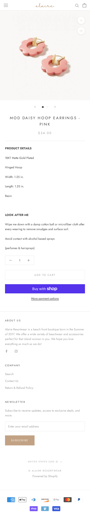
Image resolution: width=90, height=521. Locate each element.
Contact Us (11, 381)
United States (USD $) (43, 461)
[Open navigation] (6, 5)
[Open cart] (84, 5)
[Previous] (35, 107)
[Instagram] (16, 351)
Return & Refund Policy (19, 388)
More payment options (45, 298)
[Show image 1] (43, 107)
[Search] (77, 5)
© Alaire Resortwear (45, 470)
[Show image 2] (47, 107)
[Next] (55, 107)
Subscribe (19, 440)
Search (9, 374)
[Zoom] (81, 20)
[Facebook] (6, 351)
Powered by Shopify (45, 476)
